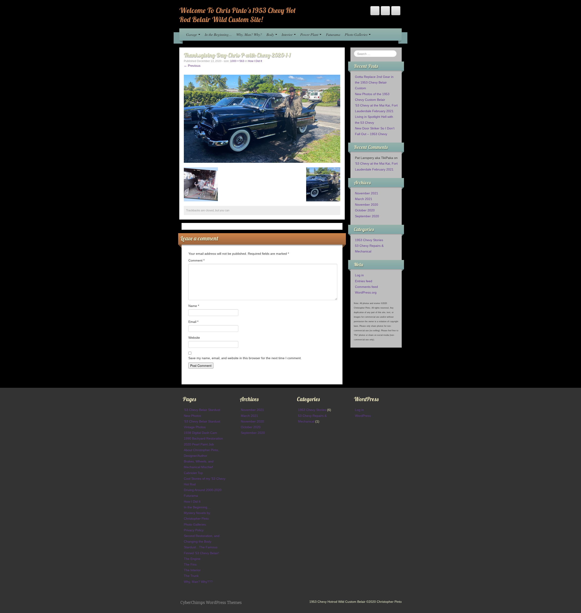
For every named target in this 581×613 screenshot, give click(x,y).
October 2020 (365, 210)
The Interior (192, 570)
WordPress (363, 416)
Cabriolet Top (193, 473)
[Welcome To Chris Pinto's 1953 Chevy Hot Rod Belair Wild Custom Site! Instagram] (395, 10)
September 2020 (367, 216)
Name (193, 306)
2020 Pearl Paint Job (199, 444)
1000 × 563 (237, 61)
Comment (196, 260)
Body (270, 34)
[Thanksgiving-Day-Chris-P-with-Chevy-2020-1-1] (262, 118)
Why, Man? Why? (249, 34)
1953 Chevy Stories (369, 240)
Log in (359, 275)
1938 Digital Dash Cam (200, 433)
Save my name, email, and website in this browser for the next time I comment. (245, 358)
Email (193, 322)
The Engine (192, 559)
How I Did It (255, 61)
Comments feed (366, 287)
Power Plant (309, 34)
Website (194, 337)
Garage (192, 34)
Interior (287, 34)
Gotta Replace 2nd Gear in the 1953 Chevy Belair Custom (374, 82)
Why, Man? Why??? (198, 581)
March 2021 (363, 199)
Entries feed (363, 281)
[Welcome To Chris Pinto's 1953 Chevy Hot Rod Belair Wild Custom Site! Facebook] (374, 10)
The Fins (190, 564)
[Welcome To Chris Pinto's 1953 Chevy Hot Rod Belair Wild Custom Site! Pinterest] (385, 10)
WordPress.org (366, 292)
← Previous (192, 65)
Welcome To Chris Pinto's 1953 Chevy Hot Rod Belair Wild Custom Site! (237, 15)
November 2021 (366, 193)
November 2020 (366, 204)
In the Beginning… (218, 34)
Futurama (333, 34)
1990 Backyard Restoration (203, 438)
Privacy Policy (194, 530)
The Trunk (191, 576)
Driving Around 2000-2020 (203, 490)
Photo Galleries (356, 34)
